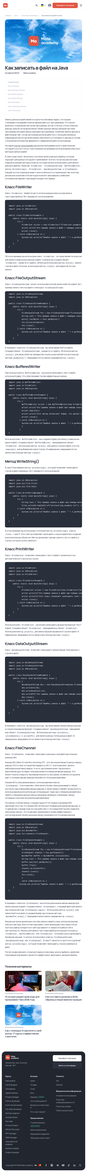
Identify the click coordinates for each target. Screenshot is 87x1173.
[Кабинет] (49, 5)
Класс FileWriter (13, 86)
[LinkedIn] (74, 1165)
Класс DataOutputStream (17, 106)
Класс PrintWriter (14, 102)
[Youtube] (63, 1165)
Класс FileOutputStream (16, 90)
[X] (80, 1165)
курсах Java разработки (25, 145)
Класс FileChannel (14, 110)
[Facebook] (46, 1165)
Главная (8, 15)
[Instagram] (51, 1165)
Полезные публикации (29, 15)
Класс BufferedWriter (15, 94)
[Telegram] (57, 1165)
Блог (16, 15)
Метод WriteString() (15, 98)
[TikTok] (68, 1165)
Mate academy (29, 73)
